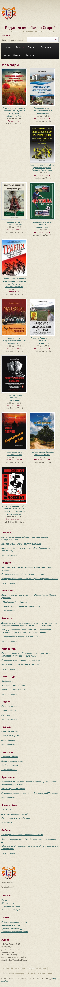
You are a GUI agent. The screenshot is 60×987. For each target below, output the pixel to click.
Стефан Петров (14, 454)
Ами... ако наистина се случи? (14, 813)
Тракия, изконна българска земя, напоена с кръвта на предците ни (14, 281)
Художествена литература (14, 922)
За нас (16, 55)
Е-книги (30, 47)
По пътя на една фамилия (42, 452)
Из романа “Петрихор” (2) (13, 689)
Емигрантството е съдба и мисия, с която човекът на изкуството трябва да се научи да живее (26, 654)
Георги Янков (42, 227)
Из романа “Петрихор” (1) (13, 685)
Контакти (30, 55)
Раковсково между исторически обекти (42, 109)
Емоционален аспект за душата (15, 818)
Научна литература (10, 925)
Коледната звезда (9, 756)
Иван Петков (14, 343)
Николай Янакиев (14, 224)
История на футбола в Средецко (42, 223)
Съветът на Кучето (10, 731)
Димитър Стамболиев (42, 170)
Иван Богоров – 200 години (13, 788)
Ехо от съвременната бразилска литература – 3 (23, 574)
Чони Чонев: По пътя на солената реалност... (21, 664)
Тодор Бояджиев (14, 514)
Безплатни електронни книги (14, 931)
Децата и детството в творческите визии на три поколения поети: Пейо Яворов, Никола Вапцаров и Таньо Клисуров (29, 624)
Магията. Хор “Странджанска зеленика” (14, 339)
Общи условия (7, 903)
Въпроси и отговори (10, 909)
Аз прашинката (8, 740)
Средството (7, 681)
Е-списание (45, 47)
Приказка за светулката (12, 761)
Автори (6, 55)
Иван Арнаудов (14, 116)
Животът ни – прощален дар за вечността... (21, 606)
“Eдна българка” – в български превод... (18, 602)
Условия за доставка (10, 906)
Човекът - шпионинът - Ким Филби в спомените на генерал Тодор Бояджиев (14, 509)
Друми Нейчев (14, 400)
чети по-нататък (9, 555)
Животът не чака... (10, 710)
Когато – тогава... (9, 706)
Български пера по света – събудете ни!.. (19, 636)
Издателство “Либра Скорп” (30, 27)
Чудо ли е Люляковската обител (42, 339)
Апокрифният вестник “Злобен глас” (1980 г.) (22, 834)
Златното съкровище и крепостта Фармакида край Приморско (29, 793)
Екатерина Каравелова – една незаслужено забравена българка (29, 578)
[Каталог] (8, 12)
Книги (17, 47)
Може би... (5, 715)
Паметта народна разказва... (14, 396)
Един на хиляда (8, 809)
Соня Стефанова (42, 343)
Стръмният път (14, 452)
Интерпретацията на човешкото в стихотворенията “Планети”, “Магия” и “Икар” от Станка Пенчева (26, 631)
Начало (8, 47)
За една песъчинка (9, 765)
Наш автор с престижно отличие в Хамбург (21, 543)
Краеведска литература (12, 928)
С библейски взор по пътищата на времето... (21, 660)
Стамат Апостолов (14, 286)
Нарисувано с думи (14, 222)
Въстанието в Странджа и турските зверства (42, 166)
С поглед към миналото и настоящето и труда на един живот (14, 111)
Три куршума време (10, 735)
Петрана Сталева (42, 454)
